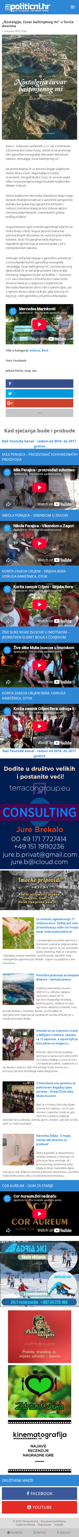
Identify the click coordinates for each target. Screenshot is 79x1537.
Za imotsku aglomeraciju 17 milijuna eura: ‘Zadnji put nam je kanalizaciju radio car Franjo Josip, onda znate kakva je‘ (57, 925)
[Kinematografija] (39, 1446)
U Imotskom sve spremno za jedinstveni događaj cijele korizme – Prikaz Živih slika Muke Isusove (55, 1089)
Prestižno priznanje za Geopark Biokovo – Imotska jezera (57, 977)
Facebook (41, 1493)
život (45, 350)
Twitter (41, 1532)
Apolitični (27, 7)
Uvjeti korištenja (25, 1524)
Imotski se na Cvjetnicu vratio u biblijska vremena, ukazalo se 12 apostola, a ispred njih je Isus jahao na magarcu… (57, 1037)
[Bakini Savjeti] (39, 1336)
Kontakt (58, 1524)
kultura (35, 350)
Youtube (42, 1507)
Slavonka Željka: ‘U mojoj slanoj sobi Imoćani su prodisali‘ (53, 1140)
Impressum (44, 1524)
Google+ (65, 1532)
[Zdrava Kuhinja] (39, 1391)
